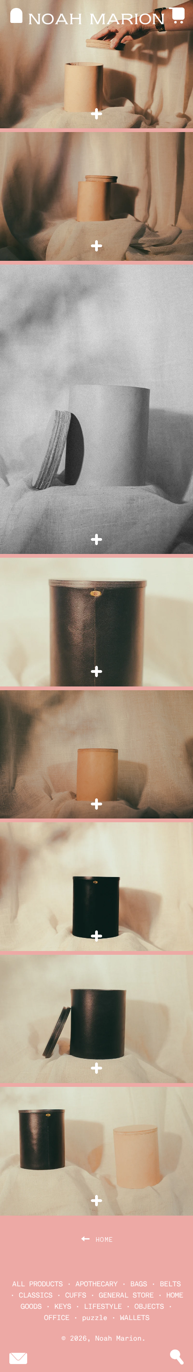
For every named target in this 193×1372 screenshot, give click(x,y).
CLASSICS (35, 1295)
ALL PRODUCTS (37, 1284)
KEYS (62, 1306)
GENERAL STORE (126, 1295)
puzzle (94, 1317)
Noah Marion (118, 1338)
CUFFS (75, 1295)
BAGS (138, 1284)
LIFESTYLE (103, 1306)
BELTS (170, 1284)
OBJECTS (149, 1306)
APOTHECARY (96, 1284)
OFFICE (56, 1317)
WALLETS (134, 1317)
